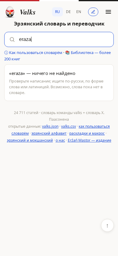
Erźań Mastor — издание (89, 140)
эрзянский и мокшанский (30, 140)
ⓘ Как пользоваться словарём (33, 52)
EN (78, 11)
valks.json (50, 126)
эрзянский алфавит (49, 133)
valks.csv (68, 126)
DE (68, 11)
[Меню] (108, 11)
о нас (60, 140)
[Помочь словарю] (93, 12)
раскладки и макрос (87, 133)
